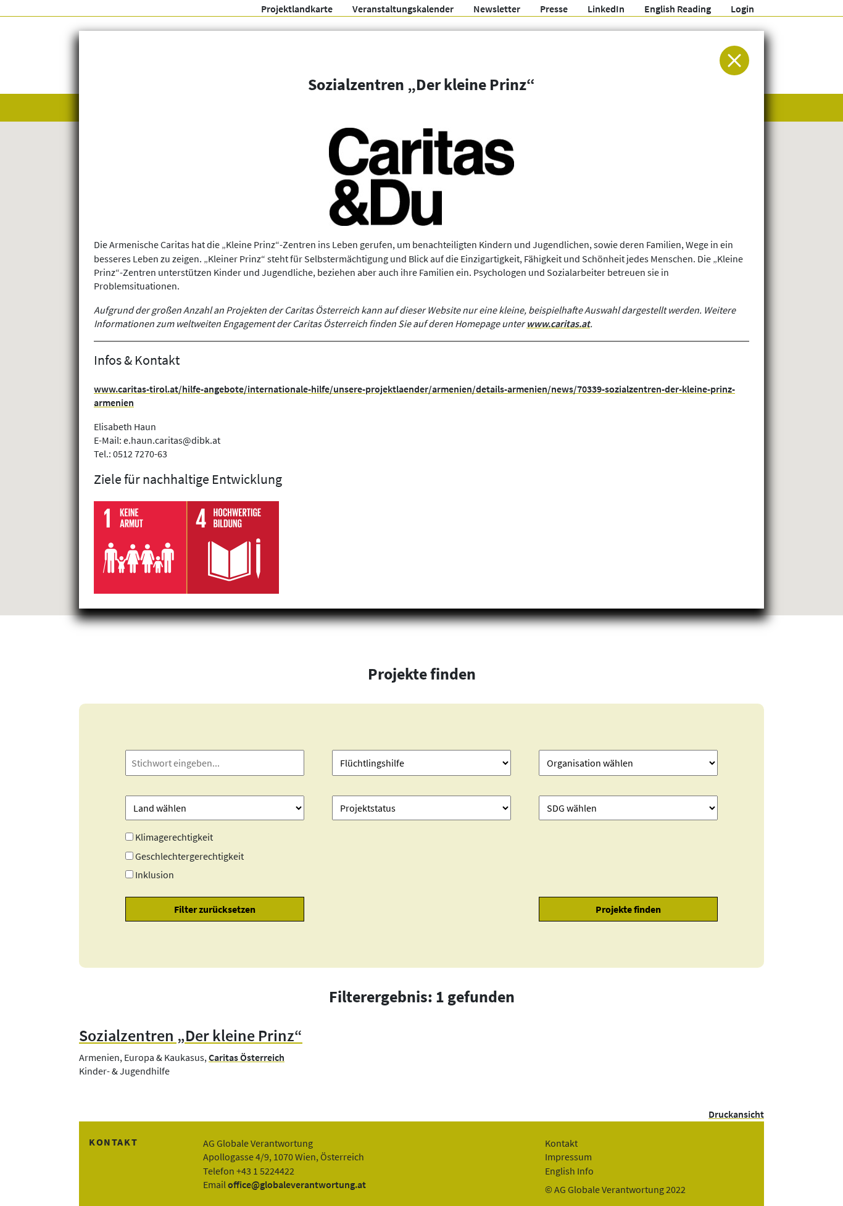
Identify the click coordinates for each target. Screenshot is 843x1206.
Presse (554, 8)
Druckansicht (736, 1114)
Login (742, 8)
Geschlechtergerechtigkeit (189, 856)
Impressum (568, 1156)
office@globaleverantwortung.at (297, 1184)
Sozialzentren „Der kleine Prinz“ (190, 1036)
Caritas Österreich (246, 1057)
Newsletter (496, 8)
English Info (569, 1171)
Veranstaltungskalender (403, 8)
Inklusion (154, 874)
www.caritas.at (558, 323)
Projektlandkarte (297, 8)
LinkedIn (606, 8)
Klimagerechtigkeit (174, 837)
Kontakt (561, 1143)
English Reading (677, 8)
